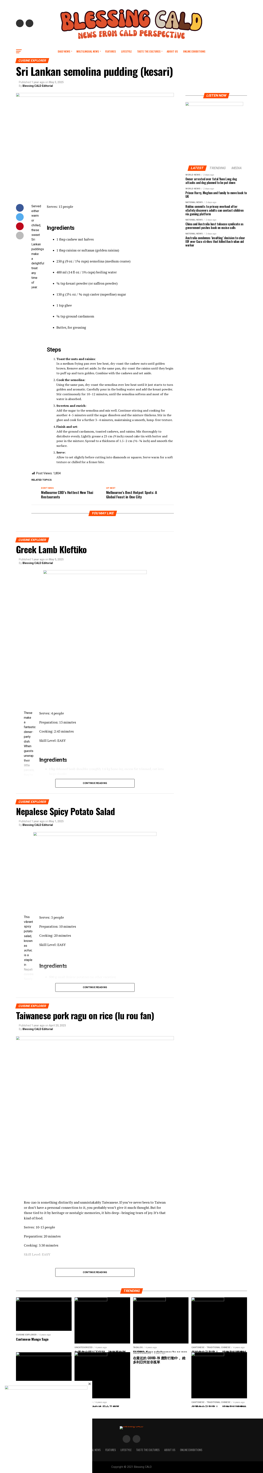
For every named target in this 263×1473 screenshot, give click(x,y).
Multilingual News (87, 51)
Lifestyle (126, 51)
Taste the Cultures (148, 51)
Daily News (64, 51)
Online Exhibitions (194, 51)
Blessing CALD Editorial (38, 85)
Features (110, 51)
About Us (172, 51)
